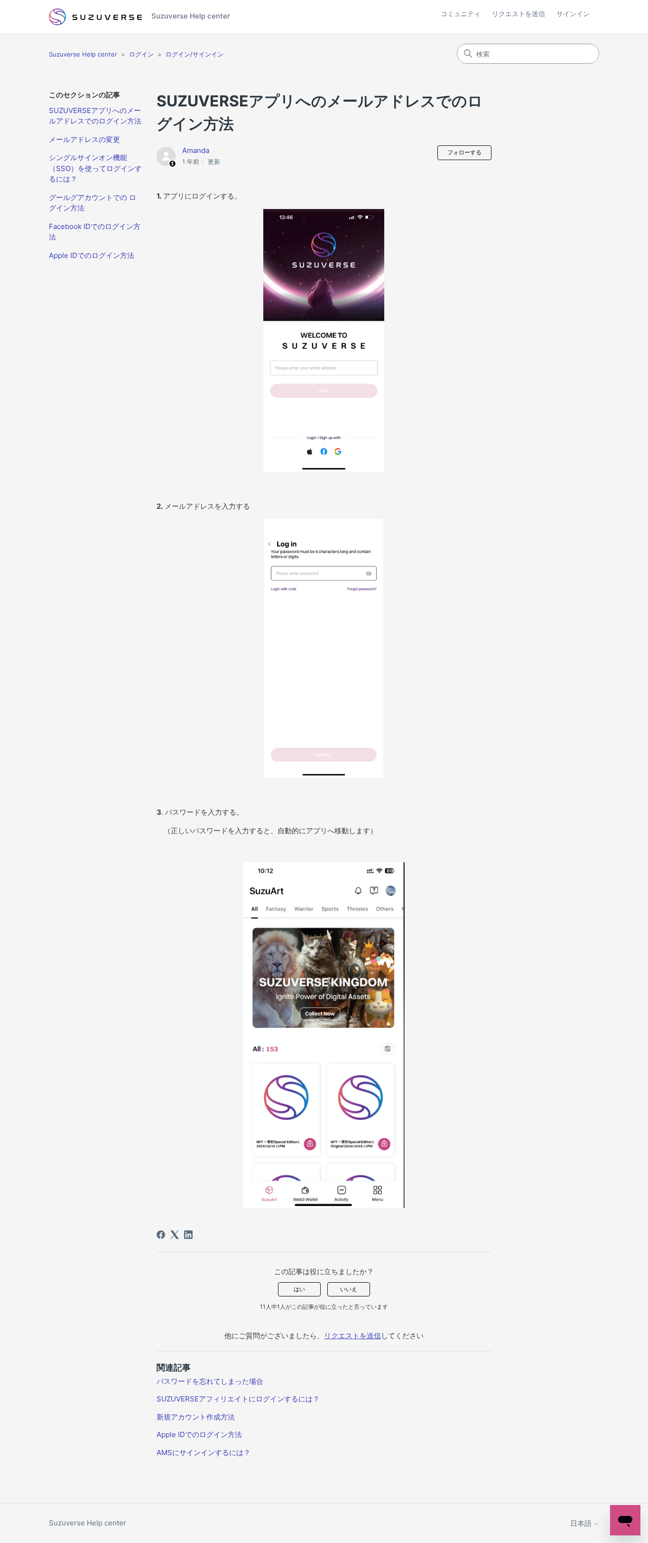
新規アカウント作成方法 (196, 1416)
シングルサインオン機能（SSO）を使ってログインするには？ (95, 168)
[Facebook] (161, 1234)
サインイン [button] (573, 14)
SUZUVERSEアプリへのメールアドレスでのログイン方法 (95, 116)
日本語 (581, 1523)
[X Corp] (174, 1234)
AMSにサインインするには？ (203, 1452)
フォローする (464, 152)
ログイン (141, 54)
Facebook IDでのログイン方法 (94, 232)
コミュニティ (461, 14)
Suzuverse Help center (83, 54)
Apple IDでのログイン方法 (91, 255)
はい (299, 1289)
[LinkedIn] (188, 1234)
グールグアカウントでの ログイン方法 (92, 203)
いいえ (348, 1289)
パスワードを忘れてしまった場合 (210, 1381)
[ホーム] (95, 17)
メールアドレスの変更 (84, 139)
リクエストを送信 (518, 14)
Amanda (195, 150)
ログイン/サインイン (194, 54)
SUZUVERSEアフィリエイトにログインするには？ (238, 1398)
